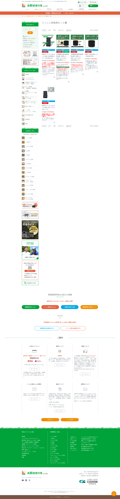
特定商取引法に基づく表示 (87, 448)
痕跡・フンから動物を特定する (88, 440)
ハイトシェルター (32, 38)
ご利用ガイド (73, 437)
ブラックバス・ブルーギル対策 (57, 462)
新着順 (54, 30)
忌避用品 (24, 455)
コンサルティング (85, 442)
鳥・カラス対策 (54, 461)
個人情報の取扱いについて (87, 450)
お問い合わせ (73, 448)
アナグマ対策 (53, 449)
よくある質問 (73, 440)
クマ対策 (52, 444)
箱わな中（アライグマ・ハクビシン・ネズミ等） (33, 447)
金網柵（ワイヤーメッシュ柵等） (29, 444)
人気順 (49, 30)
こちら (62, 404)
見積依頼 (72, 446)
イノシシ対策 (53, 436)
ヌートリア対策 (54, 457)
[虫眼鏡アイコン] (35, 29)
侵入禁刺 (25, 40)
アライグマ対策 (54, 440)
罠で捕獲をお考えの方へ (87, 446)
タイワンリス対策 (54, 453)
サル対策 (52, 442)
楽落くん (25, 38)
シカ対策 (52, 438)
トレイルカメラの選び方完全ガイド (89, 437)
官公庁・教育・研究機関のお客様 (89, 444)
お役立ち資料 (73, 444)
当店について (73, 439)
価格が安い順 (60, 30)
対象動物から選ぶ (30, 16)
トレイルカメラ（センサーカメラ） (30, 438)
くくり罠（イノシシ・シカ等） (29, 451)
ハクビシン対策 (54, 445)
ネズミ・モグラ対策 (55, 459)
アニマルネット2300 (27, 44)
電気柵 (23, 436)
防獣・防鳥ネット (26, 449)
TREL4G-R (32, 42)
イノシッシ (30, 40)
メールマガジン (73, 450)
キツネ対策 (52, 451)
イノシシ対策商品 (38, 16)
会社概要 (72, 442)
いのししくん (26, 42)
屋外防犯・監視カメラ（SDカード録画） (31, 440)
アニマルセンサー (27, 46)
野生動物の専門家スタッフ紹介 (88, 439)
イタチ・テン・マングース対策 (57, 455)
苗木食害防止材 (25, 453)
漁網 (23, 457)
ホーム (25, 16)
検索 (30, 32)
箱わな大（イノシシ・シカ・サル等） (31, 445)
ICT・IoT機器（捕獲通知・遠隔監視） (31, 442)
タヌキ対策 (52, 447)
